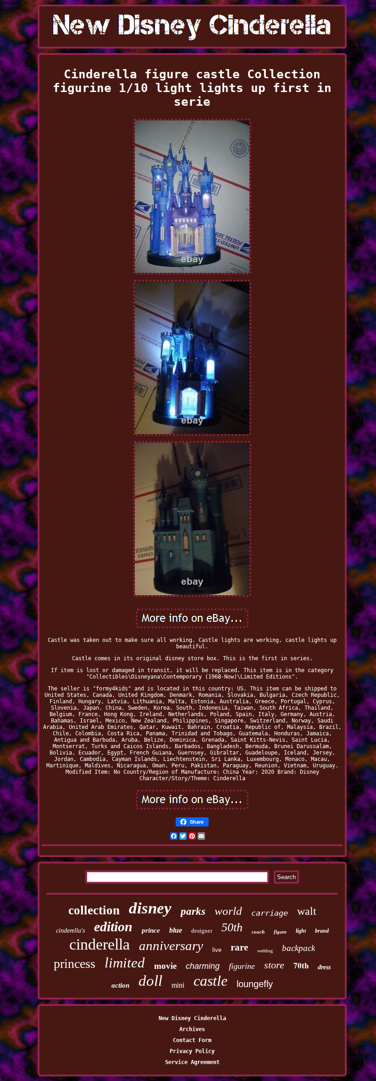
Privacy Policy (192, 1051)
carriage (269, 913)
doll (150, 980)
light (301, 931)
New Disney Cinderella (192, 1018)
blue (175, 930)
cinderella (99, 944)
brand (322, 931)
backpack (298, 948)
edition (113, 926)
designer (201, 930)
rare (239, 947)
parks (193, 911)
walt (306, 911)
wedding (265, 950)
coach (258, 931)
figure (280, 931)
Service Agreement (192, 1062)
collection (94, 910)
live (216, 949)
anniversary (171, 945)
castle (210, 980)
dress (324, 967)
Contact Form (192, 1040)
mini (177, 985)
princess (74, 963)
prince (151, 930)
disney (150, 908)
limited (125, 963)
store (274, 965)
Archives (192, 1029)
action (120, 985)
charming (203, 966)
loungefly (255, 984)
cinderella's (70, 930)
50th (232, 927)
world (228, 911)
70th (301, 965)
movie (165, 966)
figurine (242, 966)
